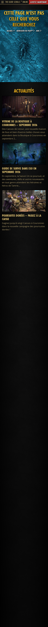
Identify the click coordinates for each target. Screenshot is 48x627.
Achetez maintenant (38, 2)
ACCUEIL (10, 30)
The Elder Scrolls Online (16, 2)
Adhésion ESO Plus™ (25, 30)
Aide (38, 30)
